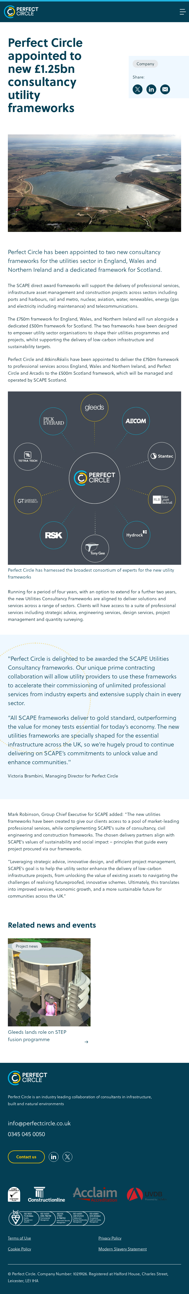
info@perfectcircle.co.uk (39, 1123)
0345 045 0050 (26, 1134)
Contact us (26, 1157)
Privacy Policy (109, 1238)
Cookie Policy (19, 1249)
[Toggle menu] (183, 12)
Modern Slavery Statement (122, 1249)
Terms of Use (19, 1238)
